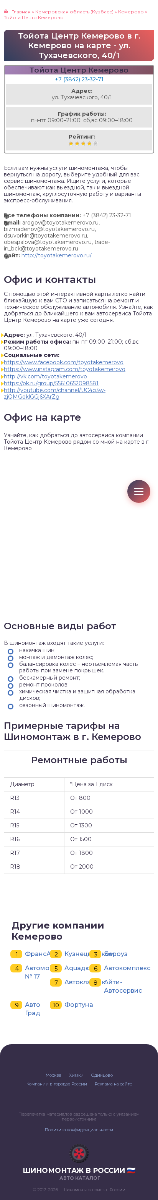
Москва (53, 1075)
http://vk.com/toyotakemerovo (45, 376)
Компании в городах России (56, 1084)
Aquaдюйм (82, 968)
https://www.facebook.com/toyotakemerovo (63, 362)
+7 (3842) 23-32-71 (79, 79)
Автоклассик (84, 982)
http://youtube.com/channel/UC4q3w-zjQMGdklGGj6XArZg (54, 393)
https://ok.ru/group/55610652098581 (51, 383)
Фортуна (78, 1004)
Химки (76, 1075)
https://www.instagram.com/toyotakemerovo (64, 369)
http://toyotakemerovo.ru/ (56, 255)
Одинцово (102, 1075)
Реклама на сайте (113, 1084)
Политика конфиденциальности (79, 1129)
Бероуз (116, 954)
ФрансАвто (43, 954)
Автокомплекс (127, 968)
